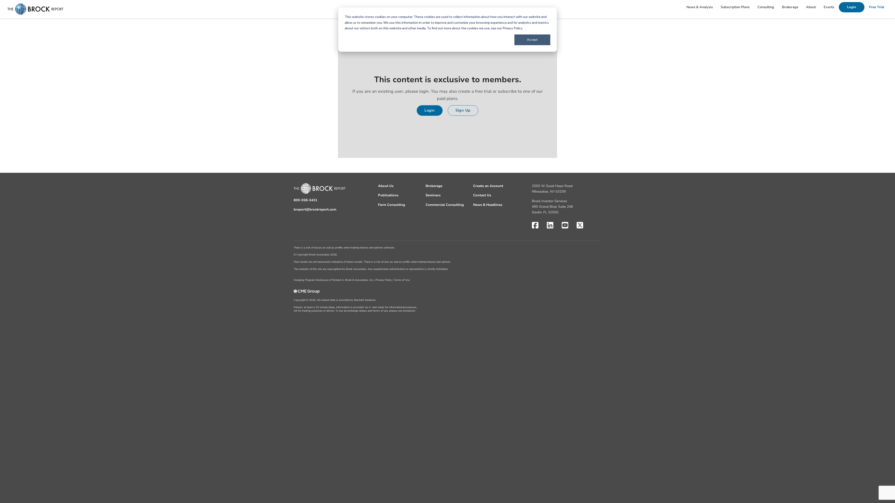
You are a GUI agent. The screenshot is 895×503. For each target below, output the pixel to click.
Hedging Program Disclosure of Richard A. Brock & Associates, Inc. (333, 280)
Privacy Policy (512, 28)
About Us (385, 186)
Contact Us (482, 195)
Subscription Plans (735, 7)
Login (851, 7)
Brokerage (790, 7)
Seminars (433, 195)
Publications (388, 195)
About (811, 7)
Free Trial (876, 7)
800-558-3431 (305, 200)
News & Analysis (699, 7)
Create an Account (488, 186)
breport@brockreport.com (315, 209)
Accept (532, 39)
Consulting (765, 7)
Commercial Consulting (445, 205)
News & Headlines (487, 205)
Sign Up (463, 110)
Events (829, 7)
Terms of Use (402, 280)
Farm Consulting (391, 205)
